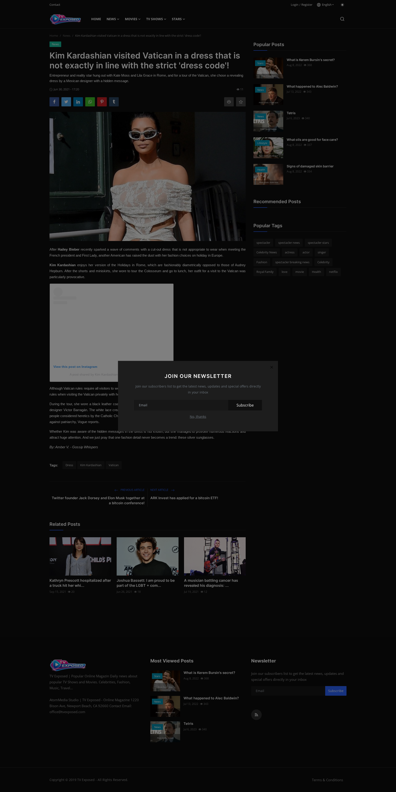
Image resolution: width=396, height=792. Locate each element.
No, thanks (198, 416)
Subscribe (245, 405)
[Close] (271, 367)
